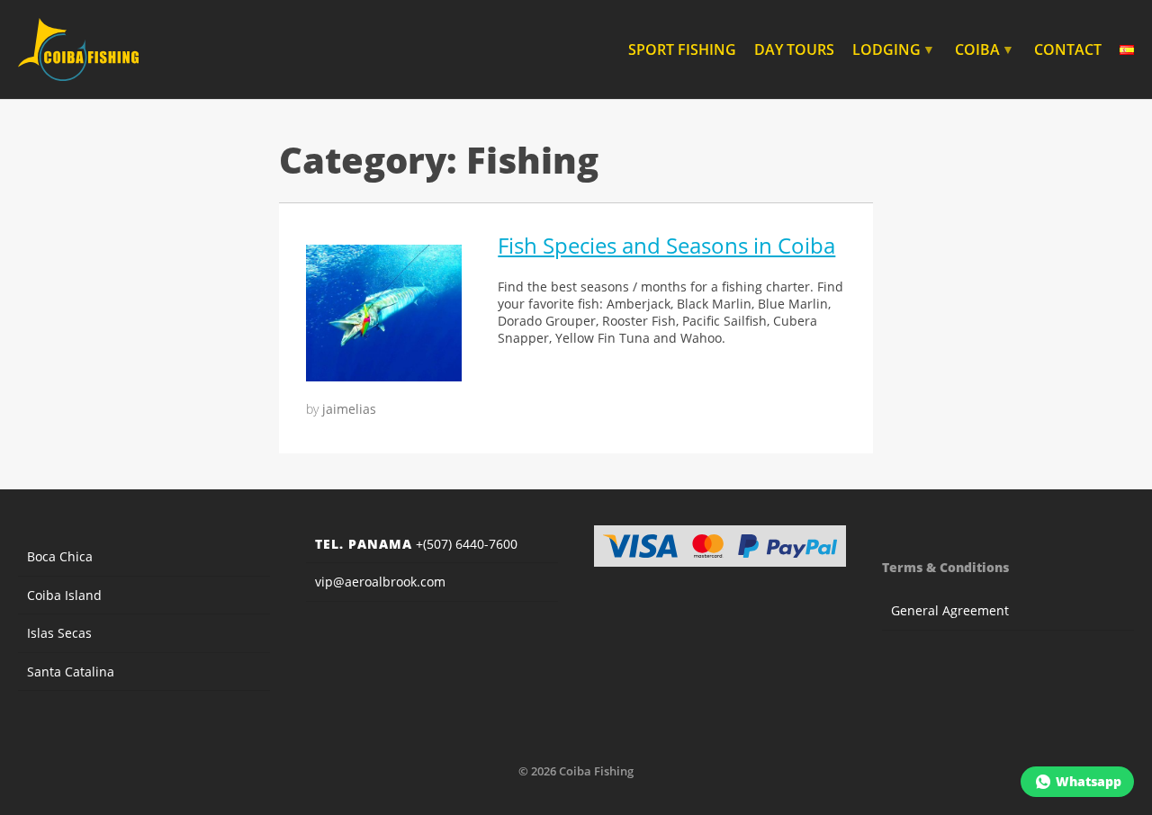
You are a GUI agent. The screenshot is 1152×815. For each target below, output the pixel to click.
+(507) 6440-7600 (416, 543)
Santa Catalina (70, 671)
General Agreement (950, 610)
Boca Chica (60, 556)
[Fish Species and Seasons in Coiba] (384, 376)
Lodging (893, 49)
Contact (1068, 49)
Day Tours (794, 49)
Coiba (984, 49)
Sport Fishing (682, 49)
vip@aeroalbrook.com (380, 581)
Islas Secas (59, 632)
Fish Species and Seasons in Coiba (666, 245)
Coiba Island (64, 595)
